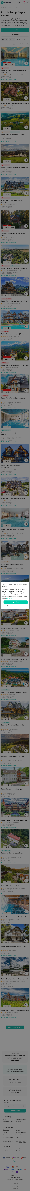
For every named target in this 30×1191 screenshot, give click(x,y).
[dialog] (15, 595)
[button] (15, 606)
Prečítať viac (9, 598)
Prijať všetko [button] (16, 602)
